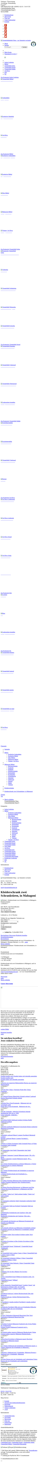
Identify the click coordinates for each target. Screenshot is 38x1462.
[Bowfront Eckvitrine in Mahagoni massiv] (14, 1339)
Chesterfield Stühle (9, 844)
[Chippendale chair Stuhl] (9, 1150)
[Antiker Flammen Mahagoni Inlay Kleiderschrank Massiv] (18, 1180)
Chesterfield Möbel (10, 853)
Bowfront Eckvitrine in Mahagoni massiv (16, 1340)
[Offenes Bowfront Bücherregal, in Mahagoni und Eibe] (17, 1187)
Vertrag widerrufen (9, 1408)
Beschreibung (5, 935)
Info (5, 860)
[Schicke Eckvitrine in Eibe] (9, 1241)
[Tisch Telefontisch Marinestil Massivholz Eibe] (15, 1315)
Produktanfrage (8, 15)
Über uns (7, 18)
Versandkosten (33, 1450)
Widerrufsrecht (8, 1406)
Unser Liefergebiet (9, 20)
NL (5, 861)
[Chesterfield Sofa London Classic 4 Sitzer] (14, 1253)
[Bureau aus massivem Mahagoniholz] (12, 1083)
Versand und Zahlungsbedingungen (14, 1402)
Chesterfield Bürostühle (11, 856)
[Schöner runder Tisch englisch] (10, 1234)
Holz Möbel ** (5, 920)
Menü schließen (9, 799)
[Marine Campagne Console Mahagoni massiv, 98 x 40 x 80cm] (19, 1157)
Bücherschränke (13, 766)
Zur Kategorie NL (6, 651)
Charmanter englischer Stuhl (27, 1201)
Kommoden (11, 774)
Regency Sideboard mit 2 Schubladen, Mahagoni (18, 1353)
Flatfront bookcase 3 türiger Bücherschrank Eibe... (15, 1297)
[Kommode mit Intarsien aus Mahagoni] (13, 1221)
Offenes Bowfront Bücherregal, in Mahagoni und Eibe (17, 1189)
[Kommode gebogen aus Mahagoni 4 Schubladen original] (18, 1228)
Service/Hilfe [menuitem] (8, 16)
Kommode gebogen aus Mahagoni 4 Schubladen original (17, 1229)
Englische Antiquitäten (14, 754)
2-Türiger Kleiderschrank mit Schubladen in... (14, 1174)
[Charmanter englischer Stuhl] (10, 1201)
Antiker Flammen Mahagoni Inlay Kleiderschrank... (16, 1182)
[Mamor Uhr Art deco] (8, 1271)
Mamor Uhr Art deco (21, 1271)
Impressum (7, 1424)
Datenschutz (8, 1422)
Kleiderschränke (13, 771)
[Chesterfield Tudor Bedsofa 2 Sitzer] (12, 1263)
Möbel (6, 811)
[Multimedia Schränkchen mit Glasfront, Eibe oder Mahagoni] (19, 1214)
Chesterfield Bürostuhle (19, 1444)
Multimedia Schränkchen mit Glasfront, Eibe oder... (16, 1216)
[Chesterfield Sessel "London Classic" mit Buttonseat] (19, 1287)
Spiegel (10, 781)
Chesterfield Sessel (9, 843)
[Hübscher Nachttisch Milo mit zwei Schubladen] (15, 1307)
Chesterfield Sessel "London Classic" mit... (13, 1288)
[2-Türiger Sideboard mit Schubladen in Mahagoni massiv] (18, 1346)
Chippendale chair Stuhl (24, 1150)
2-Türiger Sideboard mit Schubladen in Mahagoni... (19, 1346)
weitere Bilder (5, 1029)
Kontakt (6, 21)
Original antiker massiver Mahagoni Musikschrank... (16, 1334)
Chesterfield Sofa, (9, 1416)
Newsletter (7, 1417)
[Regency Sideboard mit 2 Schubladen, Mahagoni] (16, 1352)
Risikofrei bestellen (21, 935)
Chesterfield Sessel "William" (9, 1280)
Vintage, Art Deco (13, 761)
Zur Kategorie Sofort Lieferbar (10, 77)
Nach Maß (7, 846)
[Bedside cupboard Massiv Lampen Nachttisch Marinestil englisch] (19, 1137)
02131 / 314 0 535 (6, 1391)
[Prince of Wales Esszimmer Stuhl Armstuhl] (14, 1143)
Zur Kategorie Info (6, 593)
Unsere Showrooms (7, 983)
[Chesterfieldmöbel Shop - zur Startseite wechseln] (16, 40)
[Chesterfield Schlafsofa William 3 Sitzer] (13, 1258)
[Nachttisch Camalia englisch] (10, 1302)
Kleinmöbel (11, 773)
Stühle (10, 783)
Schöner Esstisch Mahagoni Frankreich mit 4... (14, 1327)
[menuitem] (20, 15)
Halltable (10, 769)
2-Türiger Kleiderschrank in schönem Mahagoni (18, 1164)
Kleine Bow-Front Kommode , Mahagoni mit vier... (16, 1106)
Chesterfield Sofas (9, 841)
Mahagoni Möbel (13, 759)
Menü (6, 43)
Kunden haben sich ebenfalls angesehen (25, 1076)
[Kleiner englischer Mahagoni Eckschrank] (14, 1127)
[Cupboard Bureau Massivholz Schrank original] (15, 1096)
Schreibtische (12, 776)
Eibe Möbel (11, 758)
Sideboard (11, 779)
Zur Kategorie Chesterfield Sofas (10, 249)
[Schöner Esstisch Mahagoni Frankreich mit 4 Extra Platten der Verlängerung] (19, 1325)
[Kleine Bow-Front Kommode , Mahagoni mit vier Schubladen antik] (19, 1105)
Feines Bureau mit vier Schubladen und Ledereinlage (19, 1360)
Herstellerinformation (7, 937)
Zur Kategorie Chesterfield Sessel (10, 344)
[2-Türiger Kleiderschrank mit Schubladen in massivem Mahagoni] (19, 1172)
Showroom (7, 16)
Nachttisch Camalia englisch (27, 1302)
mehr (26, 942)
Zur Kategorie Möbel (7, 154)
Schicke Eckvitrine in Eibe (26, 1241)
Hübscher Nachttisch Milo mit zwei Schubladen (18, 1308)
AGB (6, 1409)
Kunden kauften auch (7, 1076)
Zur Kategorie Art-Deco (8, 497)
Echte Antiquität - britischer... (9, 1115)
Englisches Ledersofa (10, 858)
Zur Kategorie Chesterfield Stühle (10, 421)
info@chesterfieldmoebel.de (9, 887)
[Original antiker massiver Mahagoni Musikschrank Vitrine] (18, 1332)
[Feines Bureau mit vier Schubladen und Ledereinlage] (17, 1359)
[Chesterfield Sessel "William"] (19, 1278)
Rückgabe (7, 1404)
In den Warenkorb (6, 927)
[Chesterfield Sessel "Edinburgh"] (11, 1246)
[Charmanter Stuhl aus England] (10, 1206)
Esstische (10, 768)
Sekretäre (11, 778)
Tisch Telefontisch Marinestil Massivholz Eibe (17, 1316)
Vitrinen (10, 784)
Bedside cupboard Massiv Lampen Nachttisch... (15, 1138)
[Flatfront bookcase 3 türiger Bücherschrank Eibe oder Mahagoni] (19, 1295)
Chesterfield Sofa (9, 850)
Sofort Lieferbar (9, 809)
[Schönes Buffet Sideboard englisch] (12, 1120)
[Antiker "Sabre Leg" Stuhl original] (12, 1194)
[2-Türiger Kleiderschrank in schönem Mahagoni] (16, 1164)
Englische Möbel (13, 756)
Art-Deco (7, 848)
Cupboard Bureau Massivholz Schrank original (18, 1097)
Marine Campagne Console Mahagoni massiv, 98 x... (16, 1159)
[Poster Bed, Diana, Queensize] (10, 1089)
